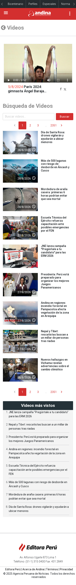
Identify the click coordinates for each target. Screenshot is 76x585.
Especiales (49, 3)
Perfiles (32, 3)
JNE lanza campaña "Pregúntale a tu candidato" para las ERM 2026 (53, 250)
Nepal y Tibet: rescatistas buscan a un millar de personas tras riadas (55, 336)
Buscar (64, 116)
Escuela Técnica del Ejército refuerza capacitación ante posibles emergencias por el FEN (55, 224)
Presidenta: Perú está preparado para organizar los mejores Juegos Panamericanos (55, 281)
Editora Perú (13, 569)
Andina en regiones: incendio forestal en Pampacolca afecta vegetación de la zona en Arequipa (55, 309)
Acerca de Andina (33, 569)
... (46, 125)
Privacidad (66, 569)
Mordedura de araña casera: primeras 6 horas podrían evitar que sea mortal (54, 194)
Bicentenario (15, 3)
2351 (53, 125)
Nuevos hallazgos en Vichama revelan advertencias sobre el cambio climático (55, 364)
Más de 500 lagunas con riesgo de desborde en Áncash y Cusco (55, 165)
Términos (52, 569)
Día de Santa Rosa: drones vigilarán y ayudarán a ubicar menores (53, 137)
